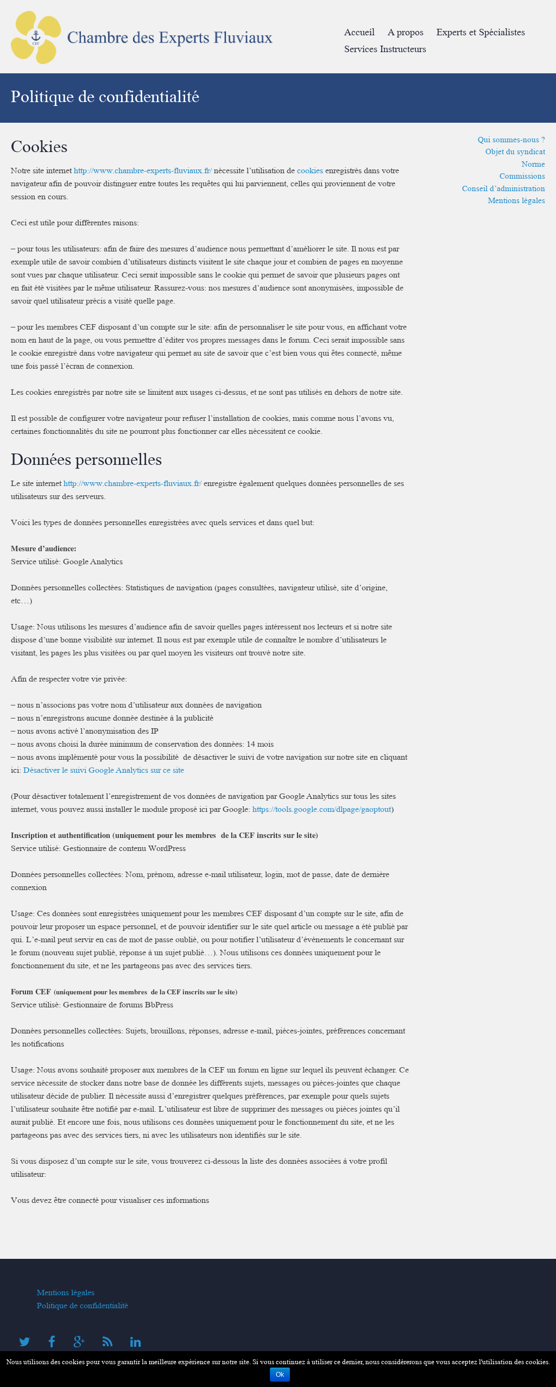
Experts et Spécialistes (481, 32)
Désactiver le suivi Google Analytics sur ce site (103, 770)
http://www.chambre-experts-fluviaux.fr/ (143, 170)
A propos (406, 32)
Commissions (522, 176)
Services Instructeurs (385, 49)
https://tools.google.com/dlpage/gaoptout (321, 809)
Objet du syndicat (515, 151)
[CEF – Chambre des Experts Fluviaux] (142, 67)
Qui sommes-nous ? (511, 139)
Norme (533, 164)
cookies (310, 170)
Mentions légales (516, 200)
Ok (280, 1374)
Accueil (359, 32)
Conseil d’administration (503, 188)
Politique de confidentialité (82, 1305)
